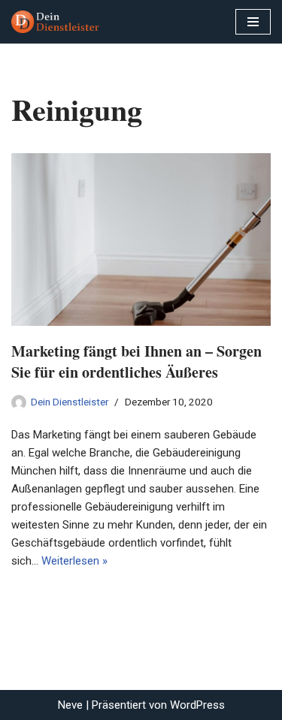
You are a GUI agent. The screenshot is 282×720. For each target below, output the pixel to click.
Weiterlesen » (74, 561)
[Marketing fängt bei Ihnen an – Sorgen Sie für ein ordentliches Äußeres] (141, 239)
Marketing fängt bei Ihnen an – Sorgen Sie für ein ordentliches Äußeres (136, 361)
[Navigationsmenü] (253, 22)
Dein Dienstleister (69, 402)
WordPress (197, 705)
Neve (70, 705)
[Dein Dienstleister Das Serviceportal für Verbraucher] (56, 22)
